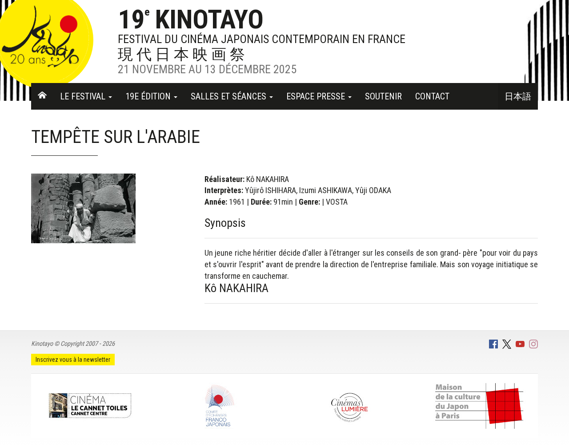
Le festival (84, 96)
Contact (432, 96)
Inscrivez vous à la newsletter (73, 359)
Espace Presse (316, 96)
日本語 (518, 96)
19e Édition (149, 96)
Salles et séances (229, 96)
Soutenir (383, 96)
